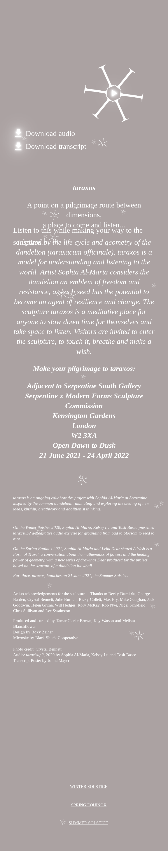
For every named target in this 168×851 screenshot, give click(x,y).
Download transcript (49, 146)
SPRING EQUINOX (89, 805)
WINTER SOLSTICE (88, 786)
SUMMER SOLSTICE (88, 823)
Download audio (44, 133)
